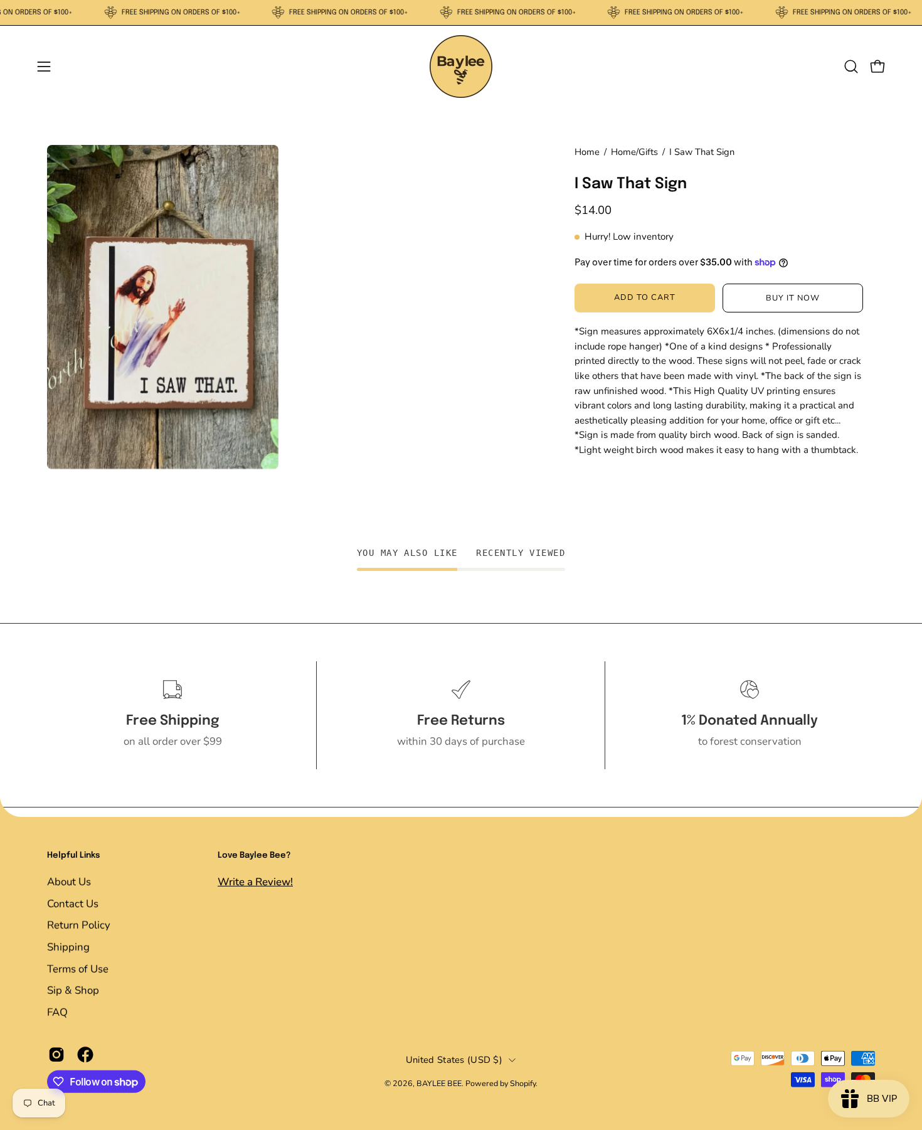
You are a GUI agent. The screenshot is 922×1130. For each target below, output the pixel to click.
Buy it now (793, 298)
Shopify (523, 1083)
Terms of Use (78, 968)
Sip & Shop (73, 990)
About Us (69, 881)
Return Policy (78, 925)
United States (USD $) (454, 1059)
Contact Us (72, 903)
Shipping (68, 946)
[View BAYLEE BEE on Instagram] (56, 1054)
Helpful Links (73, 855)
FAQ (57, 1012)
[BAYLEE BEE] (461, 66)
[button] (851, 66)
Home (587, 152)
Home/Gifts (634, 152)
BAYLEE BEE (439, 1083)
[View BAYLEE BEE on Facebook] (85, 1054)
